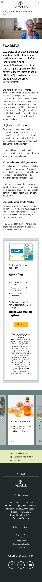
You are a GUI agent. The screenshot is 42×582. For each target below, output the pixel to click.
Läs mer (21, 324)
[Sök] (35, 2)
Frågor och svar (22, 534)
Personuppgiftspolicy (21, 544)
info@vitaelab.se (23, 512)
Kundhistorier (25, 12)
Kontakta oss (22, 537)
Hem (4, 12)
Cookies (21, 547)
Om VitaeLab (13, 12)
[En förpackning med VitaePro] (21, 252)
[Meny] (2, 2)
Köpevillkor (21, 541)
